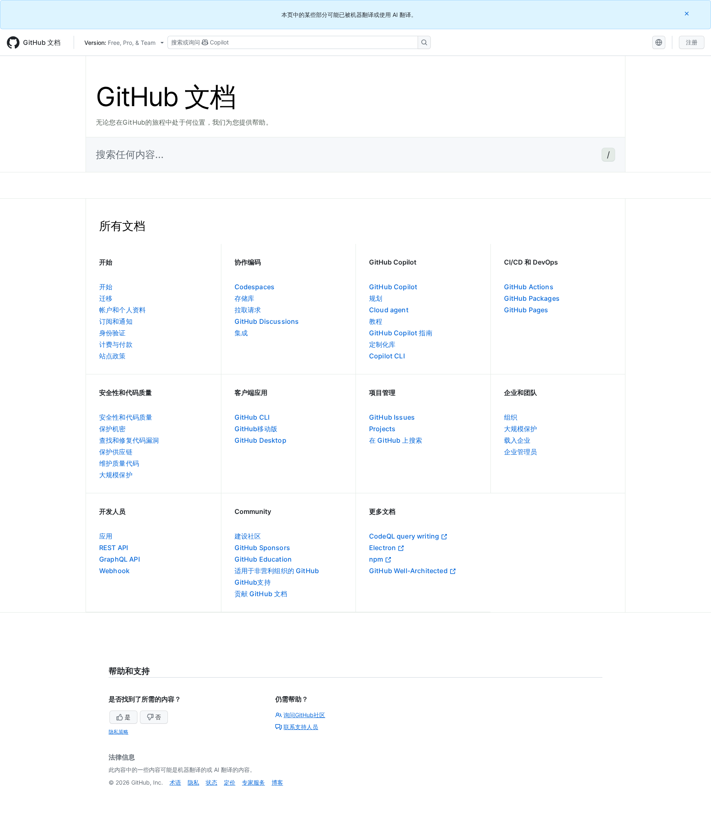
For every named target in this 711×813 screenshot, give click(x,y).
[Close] (687, 13)
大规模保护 (115, 475)
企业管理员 (520, 452)
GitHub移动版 (256, 429)
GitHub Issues (392, 417)
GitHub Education (263, 559)
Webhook (114, 571)
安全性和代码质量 (125, 417)
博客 (277, 782)
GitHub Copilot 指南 (400, 333)
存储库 (244, 298)
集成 (241, 333)
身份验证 (112, 333)
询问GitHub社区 (304, 714)
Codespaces (255, 287)
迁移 (105, 298)
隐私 (193, 782)
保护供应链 (115, 452)
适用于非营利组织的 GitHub (277, 571)
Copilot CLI (387, 356)
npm (376, 559)
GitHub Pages (526, 310)
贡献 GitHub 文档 (261, 594)
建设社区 (248, 536)
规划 (375, 298)
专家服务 (253, 782)
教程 (375, 321)
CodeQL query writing (404, 536)
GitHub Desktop (260, 440)
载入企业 (517, 440)
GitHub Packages (532, 298)
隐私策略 (118, 732)
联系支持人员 (300, 726)
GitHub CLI (252, 417)
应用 (105, 536)
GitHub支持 (253, 582)
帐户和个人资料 (122, 310)
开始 (105, 287)
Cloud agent (389, 310)
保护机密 (112, 429)
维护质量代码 (119, 463)
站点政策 (112, 356)
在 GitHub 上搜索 (395, 440)
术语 (175, 782)
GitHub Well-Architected (408, 571)
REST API (113, 548)
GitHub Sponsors (262, 548)
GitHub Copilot (393, 287)
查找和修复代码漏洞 (129, 440)
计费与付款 (115, 344)
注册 (691, 42)
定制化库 (382, 344)
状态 (211, 782)
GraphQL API (119, 559)
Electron (382, 548)
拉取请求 (248, 310)
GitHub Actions (528, 287)
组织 (510, 417)
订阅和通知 (115, 321)
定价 (229, 782)
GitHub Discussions (267, 321)
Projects (382, 429)
